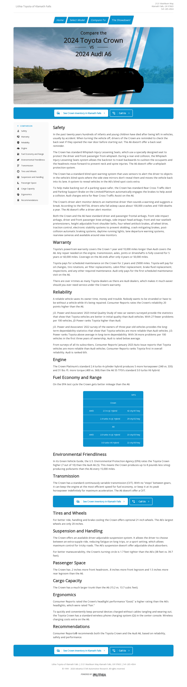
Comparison (26, 126)
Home (60, 20)
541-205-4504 (167, 9)
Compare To (98, 20)
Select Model (77, 20)
